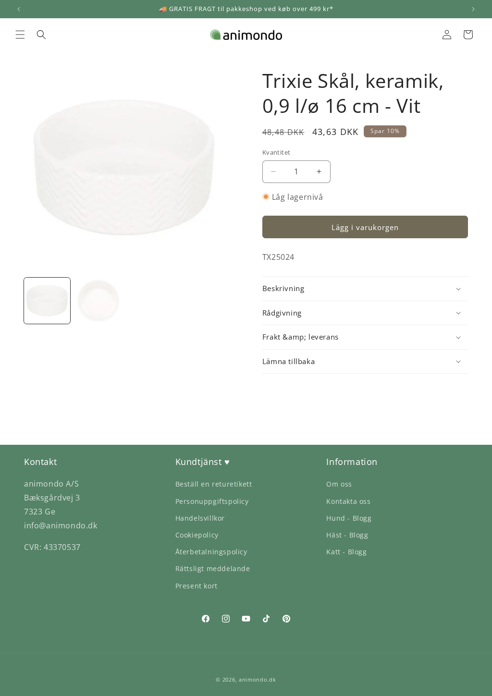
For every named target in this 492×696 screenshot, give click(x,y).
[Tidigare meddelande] (18, 9)
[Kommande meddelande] (473, 9)
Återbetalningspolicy (211, 551)
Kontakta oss (348, 501)
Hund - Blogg (348, 518)
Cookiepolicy (197, 534)
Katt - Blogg (346, 551)
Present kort (196, 585)
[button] (20, 34)
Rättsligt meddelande (212, 568)
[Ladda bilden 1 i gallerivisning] (47, 301)
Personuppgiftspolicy (212, 501)
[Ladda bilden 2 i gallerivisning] (98, 301)
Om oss (339, 483)
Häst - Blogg (347, 534)
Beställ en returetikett (213, 483)
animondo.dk (257, 679)
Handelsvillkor (200, 518)
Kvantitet (276, 152)
